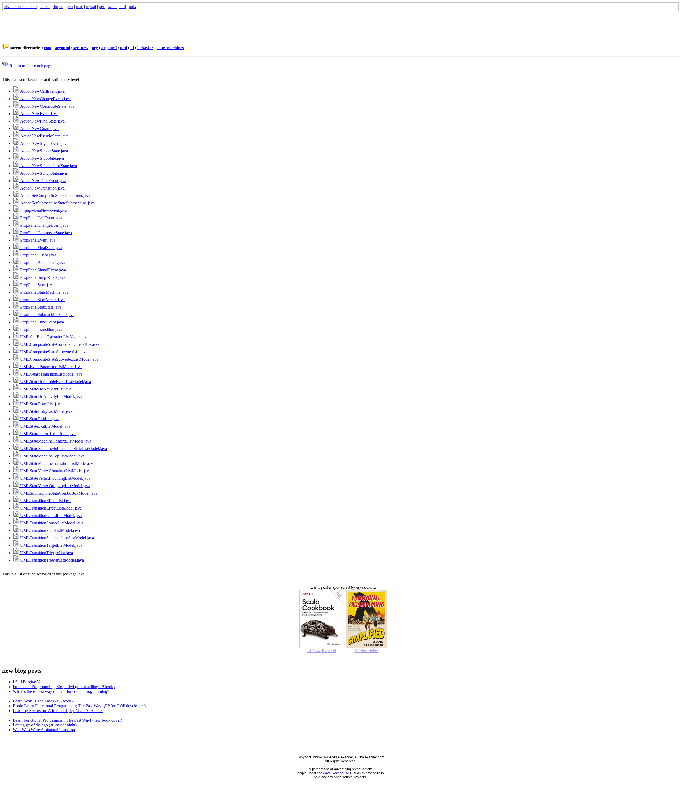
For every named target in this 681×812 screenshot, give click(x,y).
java (69, 6)
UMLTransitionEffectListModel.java (50, 508)
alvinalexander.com (20, 6)
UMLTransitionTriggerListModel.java (51, 560)
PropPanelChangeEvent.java (43, 225)
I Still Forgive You (28, 682)
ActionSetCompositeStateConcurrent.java (54, 195)
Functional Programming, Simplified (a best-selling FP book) (64, 686)
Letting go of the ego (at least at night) (45, 725)
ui (132, 47)
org (95, 47)
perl (102, 6)
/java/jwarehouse (336, 773)
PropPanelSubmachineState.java (46, 314)
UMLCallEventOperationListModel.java (54, 337)
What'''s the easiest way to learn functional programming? (61, 691)
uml (122, 6)
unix (132, 6)
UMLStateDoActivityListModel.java (50, 396)
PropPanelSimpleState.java (42, 277)
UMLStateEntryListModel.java (46, 411)
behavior (145, 47)
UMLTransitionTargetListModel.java (50, 545)
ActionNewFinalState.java (42, 121)
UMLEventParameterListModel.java (50, 366)
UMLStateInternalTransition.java (47, 433)
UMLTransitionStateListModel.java (49, 530)
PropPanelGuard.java (37, 255)
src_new (80, 47)
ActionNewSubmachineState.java (48, 165)
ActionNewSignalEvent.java (43, 143)
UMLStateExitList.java (39, 418)
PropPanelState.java (36, 285)
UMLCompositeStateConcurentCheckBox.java (59, 344)
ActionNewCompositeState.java (46, 106)
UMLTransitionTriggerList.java (46, 552)
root (47, 47)
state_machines (170, 47)
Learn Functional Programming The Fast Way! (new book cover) (67, 720)
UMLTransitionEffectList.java (45, 500)
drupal (58, 6)
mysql (91, 6)
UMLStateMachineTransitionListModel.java (57, 463)
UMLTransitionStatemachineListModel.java (56, 538)
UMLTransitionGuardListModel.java (50, 515)
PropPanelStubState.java (40, 307)
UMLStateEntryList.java (40, 404)
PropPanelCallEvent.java (40, 218)
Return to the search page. (31, 66)
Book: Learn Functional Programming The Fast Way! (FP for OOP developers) (79, 706)
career (45, 6)
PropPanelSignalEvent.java (42, 270)
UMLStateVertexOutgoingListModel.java (54, 485)
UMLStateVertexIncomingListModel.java (54, 478)
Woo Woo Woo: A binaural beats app (44, 729)
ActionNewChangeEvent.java (45, 98)
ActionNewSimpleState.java (43, 151)
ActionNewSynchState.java (43, 173)
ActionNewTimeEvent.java (42, 180)
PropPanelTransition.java (40, 329)
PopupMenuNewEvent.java (43, 210)
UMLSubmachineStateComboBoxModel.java (58, 493)
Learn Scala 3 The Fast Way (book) (43, 701)
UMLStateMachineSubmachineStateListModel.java (63, 448)
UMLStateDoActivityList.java (45, 389)
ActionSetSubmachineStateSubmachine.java (57, 203)
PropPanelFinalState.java (40, 247)
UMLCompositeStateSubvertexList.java (53, 352)
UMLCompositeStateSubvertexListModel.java (58, 359)
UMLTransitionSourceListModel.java (51, 523)
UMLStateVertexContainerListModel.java (55, 471)
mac (79, 6)
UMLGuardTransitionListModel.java (50, 374)
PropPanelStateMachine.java (43, 292)
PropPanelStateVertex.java (42, 299)
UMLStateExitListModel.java (44, 426)
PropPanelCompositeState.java (45, 232)
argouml (62, 47)
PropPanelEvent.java (37, 240)
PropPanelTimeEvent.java (41, 322)
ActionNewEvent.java (38, 113)
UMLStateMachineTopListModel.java (52, 456)
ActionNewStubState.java (41, 158)
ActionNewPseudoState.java (43, 136)
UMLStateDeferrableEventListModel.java (55, 381)
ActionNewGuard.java (39, 128)
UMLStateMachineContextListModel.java (55, 441)
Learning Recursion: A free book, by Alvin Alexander (58, 710)
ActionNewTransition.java (42, 188)
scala (112, 6)
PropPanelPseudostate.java (42, 262)
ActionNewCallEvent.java (42, 91)
